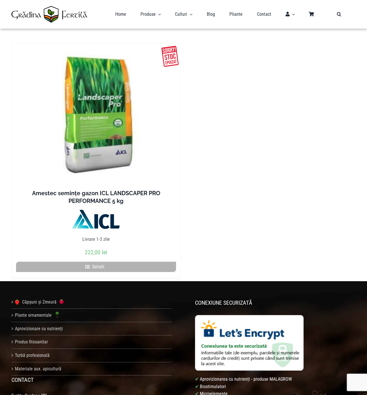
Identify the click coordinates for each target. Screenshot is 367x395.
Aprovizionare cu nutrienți (39, 328)
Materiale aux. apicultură (38, 368)
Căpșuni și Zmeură (39, 302)
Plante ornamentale (34, 315)
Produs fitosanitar (31, 342)
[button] (339, 14)
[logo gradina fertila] (49, 8)
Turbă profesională (32, 355)
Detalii (98, 266)
